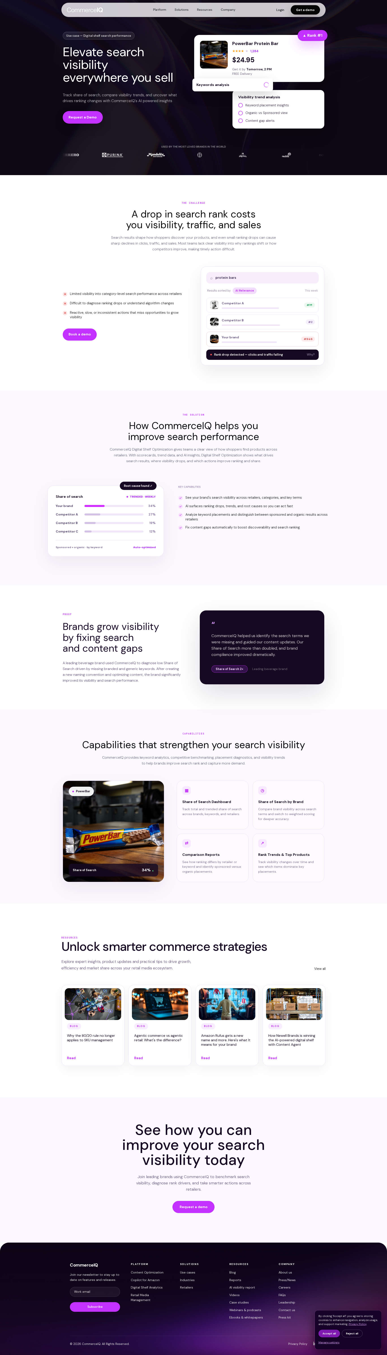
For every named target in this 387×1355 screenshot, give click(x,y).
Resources (204, 10)
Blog (232, 1272)
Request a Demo (83, 117)
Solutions (182, 10)
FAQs (282, 1295)
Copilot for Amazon (145, 1280)
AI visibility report (242, 1287)
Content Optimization (147, 1272)
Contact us (287, 1310)
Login (280, 10)
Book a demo (80, 334)
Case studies (239, 1302)
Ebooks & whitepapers (246, 1317)
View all (320, 968)
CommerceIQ (84, 1265)
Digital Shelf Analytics (147, 1287)
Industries (187, 1280)
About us (285, 1272)
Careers (284, 1287)
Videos (234, 1295)
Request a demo (194, 1207)
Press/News (287, 1280)
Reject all (352, 1333)
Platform (159, 10)
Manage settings (329, 1342)
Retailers (186, 1287)
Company (228, 10)
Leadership (287, 1302)
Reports (235, 1280)
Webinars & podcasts (245, 1310)
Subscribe (95, 1307)
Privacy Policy (297, 1344)
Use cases (187, 1272)
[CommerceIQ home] (85, 9)
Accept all (329, 1333)
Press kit (285, 1317)
